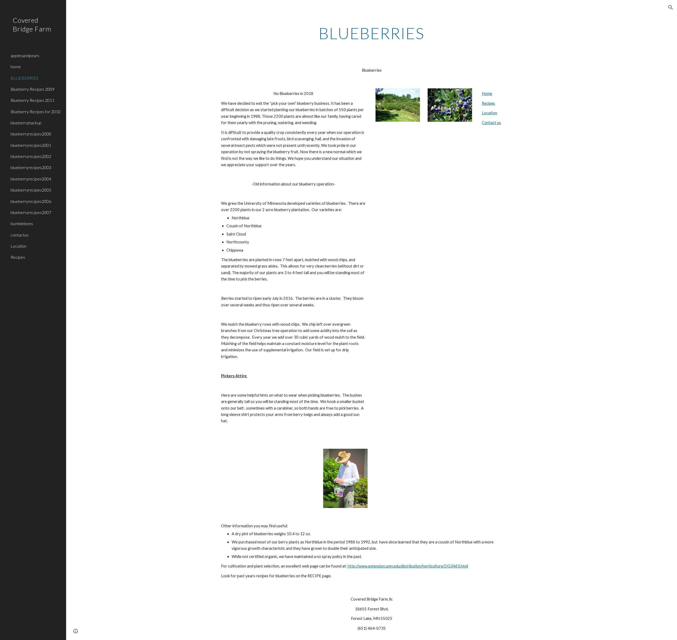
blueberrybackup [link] (26, 122)
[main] (371, 33)
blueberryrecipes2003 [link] (31, 167)
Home (487, 93)
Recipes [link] (18, 257)
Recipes (488, 103)
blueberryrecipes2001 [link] (31, 145)
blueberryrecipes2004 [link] (31, 178)
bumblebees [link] (22, 223)
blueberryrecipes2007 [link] (31, 212)
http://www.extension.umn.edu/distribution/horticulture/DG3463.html (408, 566)
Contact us (491, 122)
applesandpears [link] (25, 55)
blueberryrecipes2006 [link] (31, 201)
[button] (670, 7)
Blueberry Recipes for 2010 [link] (36, 111)
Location (489, 113)
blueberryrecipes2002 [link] (31, 156)
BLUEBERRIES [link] (25, 77)
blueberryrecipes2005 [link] (31, 189)
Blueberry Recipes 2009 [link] (32, 89)
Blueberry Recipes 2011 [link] (32, 100)
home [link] (16, 66)
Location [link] (18, 245)
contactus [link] (20, 234)
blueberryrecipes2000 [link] (31, 133)
